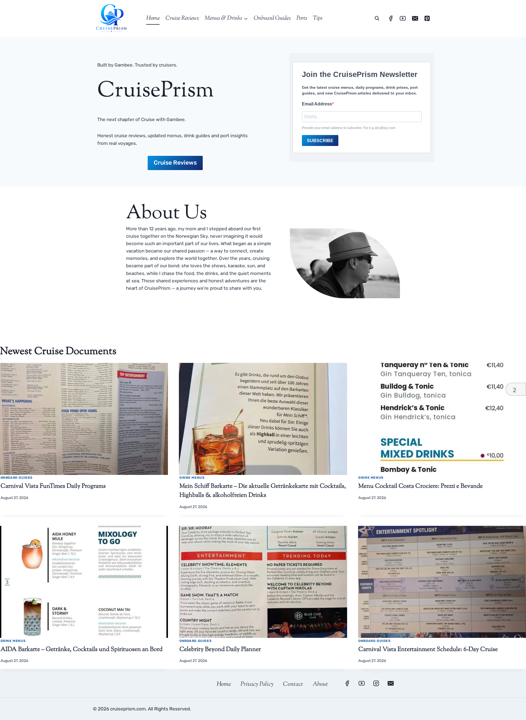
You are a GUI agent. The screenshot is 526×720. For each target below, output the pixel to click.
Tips (317, 18)
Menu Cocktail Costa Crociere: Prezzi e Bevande (420, 486)
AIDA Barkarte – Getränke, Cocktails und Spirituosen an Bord (81, 649)
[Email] (415, 18)
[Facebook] (391, 18)
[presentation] (84, 419)
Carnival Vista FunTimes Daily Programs (53, 486)
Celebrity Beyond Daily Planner (220, 649)
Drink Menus (192, 478)
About (320, 684)
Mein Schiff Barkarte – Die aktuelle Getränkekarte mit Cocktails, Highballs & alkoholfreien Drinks (262, 491)
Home (153, 18)
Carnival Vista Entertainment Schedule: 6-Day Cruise (428, 649)
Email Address (317, 104)
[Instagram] (376, 683)
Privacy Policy (257, 684)
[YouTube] (403, 18)
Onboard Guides (272, 18)
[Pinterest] (427, 18)
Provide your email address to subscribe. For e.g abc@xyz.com (348, 128)
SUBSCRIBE (320, 140)
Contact (293, 684)
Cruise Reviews (182, 18)
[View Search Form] (377, 18)
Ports (301, 18)
